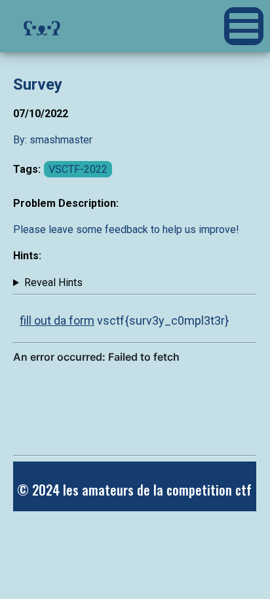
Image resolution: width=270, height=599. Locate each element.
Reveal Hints (53, 282)
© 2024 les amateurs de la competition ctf (134, 489)
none (48, 282)
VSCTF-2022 (77, 169)
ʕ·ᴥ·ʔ (41, 25)
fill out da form (57, 320)
